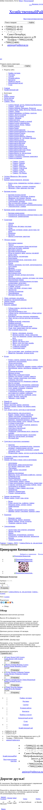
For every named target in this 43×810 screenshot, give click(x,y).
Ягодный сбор (13, 438)
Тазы (10, 508)
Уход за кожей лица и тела (17, 330)
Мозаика (11, 268)
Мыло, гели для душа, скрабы (23, 343)
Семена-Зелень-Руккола (16, 133)
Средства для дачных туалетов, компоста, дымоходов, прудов (23, 425)
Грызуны (11, 445)
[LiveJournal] (12, 602)
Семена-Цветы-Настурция (17, 148)
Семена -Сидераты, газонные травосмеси (23, 156)
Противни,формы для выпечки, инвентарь (23, 385)
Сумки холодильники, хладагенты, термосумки (25, 483)
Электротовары (9, 526)
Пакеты (7, 408)
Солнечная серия (19, 348)
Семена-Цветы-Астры (16, 140)
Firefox (38, 799)
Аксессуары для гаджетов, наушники (21, 530)
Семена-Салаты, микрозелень (18, 123)
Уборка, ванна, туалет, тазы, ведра (16, 498)
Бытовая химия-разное (16, 213)
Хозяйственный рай (11, 90)
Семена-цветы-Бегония (16, 143)
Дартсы (11, 245)
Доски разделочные (15, 363)
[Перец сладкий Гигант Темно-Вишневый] (19, 680)
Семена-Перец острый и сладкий (20, 121)
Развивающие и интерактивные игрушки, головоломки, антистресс (23, 282)
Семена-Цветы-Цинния (16, 151)
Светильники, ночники (16, 201)
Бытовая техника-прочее (17, 195)
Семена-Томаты (14, 126)
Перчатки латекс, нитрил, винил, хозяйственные (20, 505)
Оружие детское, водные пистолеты (21, 275)
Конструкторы (13, 261)
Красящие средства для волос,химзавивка (23, 316)
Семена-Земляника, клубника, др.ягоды (22, 113)
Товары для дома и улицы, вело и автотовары (20, 460)
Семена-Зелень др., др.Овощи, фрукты (22, 138)
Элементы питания (15, 540)
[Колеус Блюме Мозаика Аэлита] (16, 665)
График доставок (14, 73)
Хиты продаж (9, 98)
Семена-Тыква (13, 128)
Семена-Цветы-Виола (16, 145)
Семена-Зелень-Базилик (16, 130)
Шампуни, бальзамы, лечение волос (21, 353)
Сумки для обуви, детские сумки (20, 288)
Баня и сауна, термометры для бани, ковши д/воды (24, 184)
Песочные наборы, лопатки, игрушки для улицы (25, 278)
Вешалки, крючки (14, 518)
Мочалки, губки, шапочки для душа (21, 188)
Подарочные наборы (15, 325)
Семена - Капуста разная (17, 115)
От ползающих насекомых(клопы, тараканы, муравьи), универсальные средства (24, 447)
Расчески (11, 235)
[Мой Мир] (6, 602)
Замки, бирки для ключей (17, 470)
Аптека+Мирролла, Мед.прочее (15, 176)
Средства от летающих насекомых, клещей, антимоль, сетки (23, 450)
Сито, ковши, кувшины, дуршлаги (20, 388)
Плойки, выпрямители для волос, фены (22, 200)
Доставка (11, 75)
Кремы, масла (17, 340)
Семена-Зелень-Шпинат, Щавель (20, 136)
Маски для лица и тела (21, 341)
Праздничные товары (16, 280)
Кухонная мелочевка (15, 371)
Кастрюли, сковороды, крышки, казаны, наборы (25, 366)
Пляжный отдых (14, 476)
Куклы (10, 263)
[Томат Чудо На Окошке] (13, 687)
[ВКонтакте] (1, 602)
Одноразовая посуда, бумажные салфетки (23, 381)
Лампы (10, 533)
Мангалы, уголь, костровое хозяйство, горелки (25, 475)
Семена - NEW (9, 101)
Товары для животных (12, 496)
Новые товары (9, 96)
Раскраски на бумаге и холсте (18, 285)
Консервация (8, 303)
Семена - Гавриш (19, 163)
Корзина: (37, 4)
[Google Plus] (10, 602)
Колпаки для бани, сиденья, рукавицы (22, 186)
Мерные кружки (14, 373)
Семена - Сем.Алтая (20, 168)
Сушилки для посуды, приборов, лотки (22, 395)
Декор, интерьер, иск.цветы (14, 298)
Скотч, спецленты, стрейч (17, 480)
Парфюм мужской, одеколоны (19, 321)
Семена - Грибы (14, 111)
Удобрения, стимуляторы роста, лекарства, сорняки (23, 432)
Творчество (12, 290)
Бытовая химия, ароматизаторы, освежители (20, 210)
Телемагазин (8, 458)
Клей (10, 471)
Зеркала (11, 223)
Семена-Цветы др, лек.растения (19, 153)
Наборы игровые (14, 271)
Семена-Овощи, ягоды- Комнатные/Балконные (25, 105)
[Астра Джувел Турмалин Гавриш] (17, 672)
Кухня (6, 356)
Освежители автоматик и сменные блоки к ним (25, 215)
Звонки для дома (14, 531)
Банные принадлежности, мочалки (16, 180)
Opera (25, 799)
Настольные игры (14, 273)
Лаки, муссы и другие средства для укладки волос (24, 319)
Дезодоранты (13, 310)
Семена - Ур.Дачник (20, 173)
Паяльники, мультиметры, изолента (21, 535)
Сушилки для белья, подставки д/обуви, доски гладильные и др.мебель (24, 485)
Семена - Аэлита (18, 161)
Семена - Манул (18, 165)
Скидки (11, 76)
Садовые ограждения (15, 423)
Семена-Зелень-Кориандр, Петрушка (21, 131)
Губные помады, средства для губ (20, 308)
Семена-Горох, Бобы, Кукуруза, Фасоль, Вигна (25, 110)
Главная (7, 88)
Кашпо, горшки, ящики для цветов (20, 415)
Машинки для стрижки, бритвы (19, 198)
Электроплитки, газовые (17, 206)
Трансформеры (13, 293)
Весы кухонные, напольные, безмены (21, 196)
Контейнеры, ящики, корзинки (19, 520)
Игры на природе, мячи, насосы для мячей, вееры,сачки (23, 254)
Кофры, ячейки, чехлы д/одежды (20, 521)
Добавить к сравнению (28, 554)
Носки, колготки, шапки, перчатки (16, 405)
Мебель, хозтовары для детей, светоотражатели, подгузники (25, 265)
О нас (10, 85)
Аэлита (6, 597)
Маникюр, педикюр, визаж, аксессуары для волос (23, 230)
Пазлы (10, 276)
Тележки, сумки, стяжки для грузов (21, 488)
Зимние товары (9, 301)
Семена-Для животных (16, 155)
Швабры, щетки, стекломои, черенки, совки (24, 511)
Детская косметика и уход (17, 311)
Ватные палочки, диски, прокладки (25, 335)
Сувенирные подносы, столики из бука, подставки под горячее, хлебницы (22, 392)
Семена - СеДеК (18, 170)
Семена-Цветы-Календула (17, 146)
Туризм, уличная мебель (16, 493)
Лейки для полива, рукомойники (20, 416)
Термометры (12, 490)
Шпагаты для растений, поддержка (20, 436)
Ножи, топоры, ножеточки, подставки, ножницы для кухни (22, 379)
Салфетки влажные (19, 346)
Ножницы (12, 233)
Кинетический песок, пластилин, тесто (22, 260)
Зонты (10, 225)
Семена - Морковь (14, 118)
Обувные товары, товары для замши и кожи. (20, 406)
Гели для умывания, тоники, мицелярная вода (27, 337)
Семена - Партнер (19, 166)
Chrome (9, 798)
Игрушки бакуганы (15, 295)
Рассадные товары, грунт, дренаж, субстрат (23, 421)
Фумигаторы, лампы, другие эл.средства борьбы (25, 453)
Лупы (10, 228)
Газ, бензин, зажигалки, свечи (19, 466)
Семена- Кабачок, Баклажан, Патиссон (22, 108)
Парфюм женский (14, 323)
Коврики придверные (16, 473)
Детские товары (10, 240)
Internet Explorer (3, 798)
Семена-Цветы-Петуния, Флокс (19, 150)
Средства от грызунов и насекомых (16, 441)
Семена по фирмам (15, 158)
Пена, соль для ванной (21, 345)
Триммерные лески (15, 430)
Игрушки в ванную (15, 250)
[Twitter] (4, 602)
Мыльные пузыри (14, 270)
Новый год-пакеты (11, 403)
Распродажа (8, 100)
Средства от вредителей (16, 428)
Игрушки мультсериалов (17, 251)
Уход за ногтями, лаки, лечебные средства (23, 351)
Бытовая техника (10, 191)
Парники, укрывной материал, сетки (21, 420)
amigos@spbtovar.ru (17, 45)
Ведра (10, 501)
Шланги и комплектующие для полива (22, 435)
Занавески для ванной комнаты (15, 300)
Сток (6, 95)
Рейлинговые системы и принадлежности (23, 386)
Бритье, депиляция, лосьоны (23, 333)
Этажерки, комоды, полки (17, 523)
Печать (40, 554)
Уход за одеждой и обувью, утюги (20, 203)
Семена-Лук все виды (16, 116)
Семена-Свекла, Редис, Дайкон (19, 125)
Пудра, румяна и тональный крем (20, 326)
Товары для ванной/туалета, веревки (21, 510)
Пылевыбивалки (14, 478)
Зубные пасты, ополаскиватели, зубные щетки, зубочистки (25, 314)
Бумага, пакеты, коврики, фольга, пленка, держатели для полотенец (23, 360)
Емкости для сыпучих (16, 365)
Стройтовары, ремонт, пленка (19, 481)
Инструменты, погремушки (18, 256)
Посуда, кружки (14, 383)
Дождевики (12, 468)
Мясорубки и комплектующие (19, 375)
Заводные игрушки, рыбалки (18, 248)
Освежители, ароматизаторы (18, 216)
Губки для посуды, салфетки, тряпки (21, 503)
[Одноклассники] (8, 602)
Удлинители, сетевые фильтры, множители (23, 536)
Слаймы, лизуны (14, 286)
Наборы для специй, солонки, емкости (22, 376)
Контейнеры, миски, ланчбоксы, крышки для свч (24, 369)
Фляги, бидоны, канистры (17, 396)
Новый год (8, 401)
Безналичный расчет (15, 83)
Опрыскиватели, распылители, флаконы (22, 418)
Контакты (11, 80)
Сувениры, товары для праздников (16, 456)
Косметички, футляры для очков (19, 226)
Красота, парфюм (10, 305)
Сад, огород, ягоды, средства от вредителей (19, 410)
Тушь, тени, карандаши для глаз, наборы (22, 328)
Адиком (7, 178)
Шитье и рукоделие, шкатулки (19, 236)
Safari (14, 798)
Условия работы (14, 78)
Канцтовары (12, 258)
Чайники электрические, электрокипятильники (25, 205)
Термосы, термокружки (16, 491)
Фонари (11, 538)
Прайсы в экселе (14, 81)
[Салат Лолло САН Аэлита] (14, 657)
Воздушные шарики (15, 243)
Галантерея (8, 220)
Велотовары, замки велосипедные (20, 465)
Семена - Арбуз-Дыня (16, 106)
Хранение (7, 515)
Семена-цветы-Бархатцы (17, 141)
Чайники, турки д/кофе (16, 398)
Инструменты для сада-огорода (19, 413)
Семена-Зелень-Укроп (16, 135)
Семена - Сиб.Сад (19, 171)
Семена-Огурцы (14, 120)
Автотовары (12, 463)
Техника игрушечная (15, 291)
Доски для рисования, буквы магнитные (22, 246)
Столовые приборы (15, 390)
